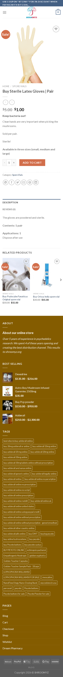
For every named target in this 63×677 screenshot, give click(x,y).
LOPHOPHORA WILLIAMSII (17, 572)
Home (6, 86)
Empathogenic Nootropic (15, 555)
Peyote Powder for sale (38, 593)
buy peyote (34, 539)
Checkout (8, 628)
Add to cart (32, 162)
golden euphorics (38, 555)
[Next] (60, 286)
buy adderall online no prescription (20, 484)
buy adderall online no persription (40, 479)
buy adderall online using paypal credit (21, 512)
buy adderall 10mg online (44, 446)
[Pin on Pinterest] (30, 182)
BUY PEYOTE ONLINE (14, 550)
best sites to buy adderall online (18, 441)
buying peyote (47, 533)
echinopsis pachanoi (36, 550)
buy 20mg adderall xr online (16, 446)
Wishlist (7, 641)
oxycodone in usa (48, 582)
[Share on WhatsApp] (5, 182)
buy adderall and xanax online (17, 468)
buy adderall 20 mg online (16, 451)
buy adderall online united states (19, 506)
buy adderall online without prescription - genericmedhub (30, 522)
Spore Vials (19, 86)
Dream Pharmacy (13, 648)
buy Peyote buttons (12, 544)
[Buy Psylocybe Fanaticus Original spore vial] (16, 274)
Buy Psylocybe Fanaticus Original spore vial (15, 298)
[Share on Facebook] (11, 182)
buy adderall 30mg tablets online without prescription (28, 462)
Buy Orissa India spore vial (46, 296)
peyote (18, 588)
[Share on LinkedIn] (36, 182)
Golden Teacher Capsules (16, 561)
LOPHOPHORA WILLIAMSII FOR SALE (21, 577)
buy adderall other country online (19, 528)
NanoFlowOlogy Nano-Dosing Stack (20, 582)
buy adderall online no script (17, 490)
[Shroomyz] (31, 12)
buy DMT (33, 533)
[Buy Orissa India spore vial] (46, 274)
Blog (5, 615)
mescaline (47, 577)
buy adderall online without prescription (22, 517)
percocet (8, 588)
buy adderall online (13, 479)
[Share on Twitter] (17, 182)
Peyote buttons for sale (14, 593)
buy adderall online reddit (16, 501)
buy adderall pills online (15, 533)
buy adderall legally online (44, 473)
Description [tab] (10, 202)
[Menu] (5, 12)
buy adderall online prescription (18, 495)
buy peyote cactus (32, 544)
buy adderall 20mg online (42, 451)
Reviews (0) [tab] (9, 209)
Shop (5, 635)
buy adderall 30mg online (15, 457)
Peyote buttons (31, 588)
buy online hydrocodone (15, 539)
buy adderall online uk (41, 501)
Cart (5, 622)
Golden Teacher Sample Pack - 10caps (21, 566)
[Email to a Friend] (24, 182)
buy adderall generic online (16, 473)
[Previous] (2, 286)
